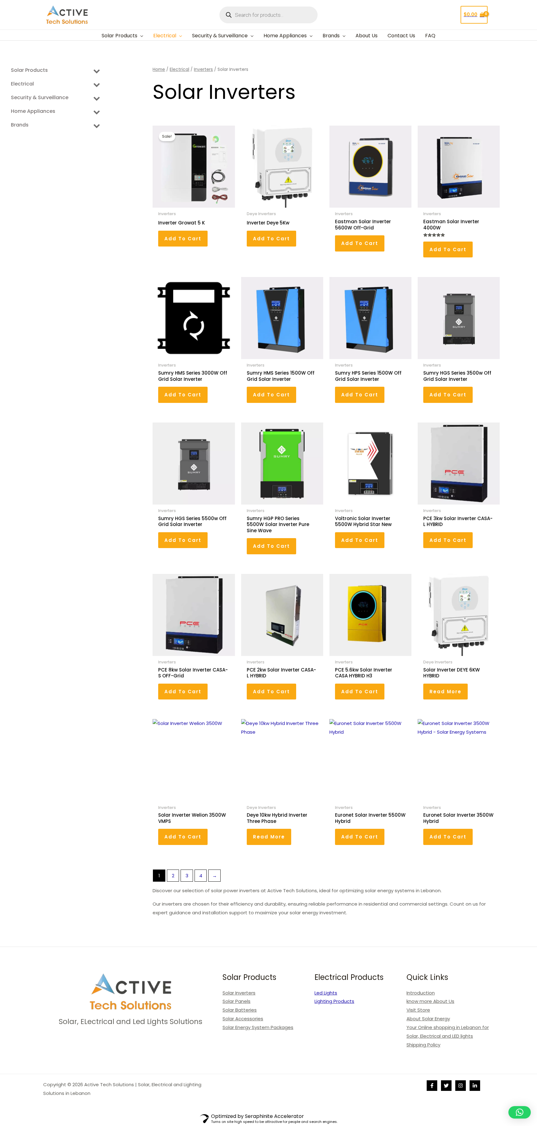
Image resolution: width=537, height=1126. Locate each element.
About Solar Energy (428, 1018)
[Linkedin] (475, 1085)
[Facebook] (432, 1085)
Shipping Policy (423, 1044)
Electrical (179, 69)
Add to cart (182, 238)
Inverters (203, 69)
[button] (519, 1112)
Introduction (420, 993)
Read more (445, 691)
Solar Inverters (239, 993)
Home (159, 69)
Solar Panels (236, 1001)
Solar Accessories (243, 1018)
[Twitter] (446, 1085)
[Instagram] (460, 1085)
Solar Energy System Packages (258, 1027)
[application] (140, 35)
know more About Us (430, 1001)
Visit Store (418, 1010)
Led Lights (325, 993)
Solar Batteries (240, 1010)
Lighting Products (334, 1001)
